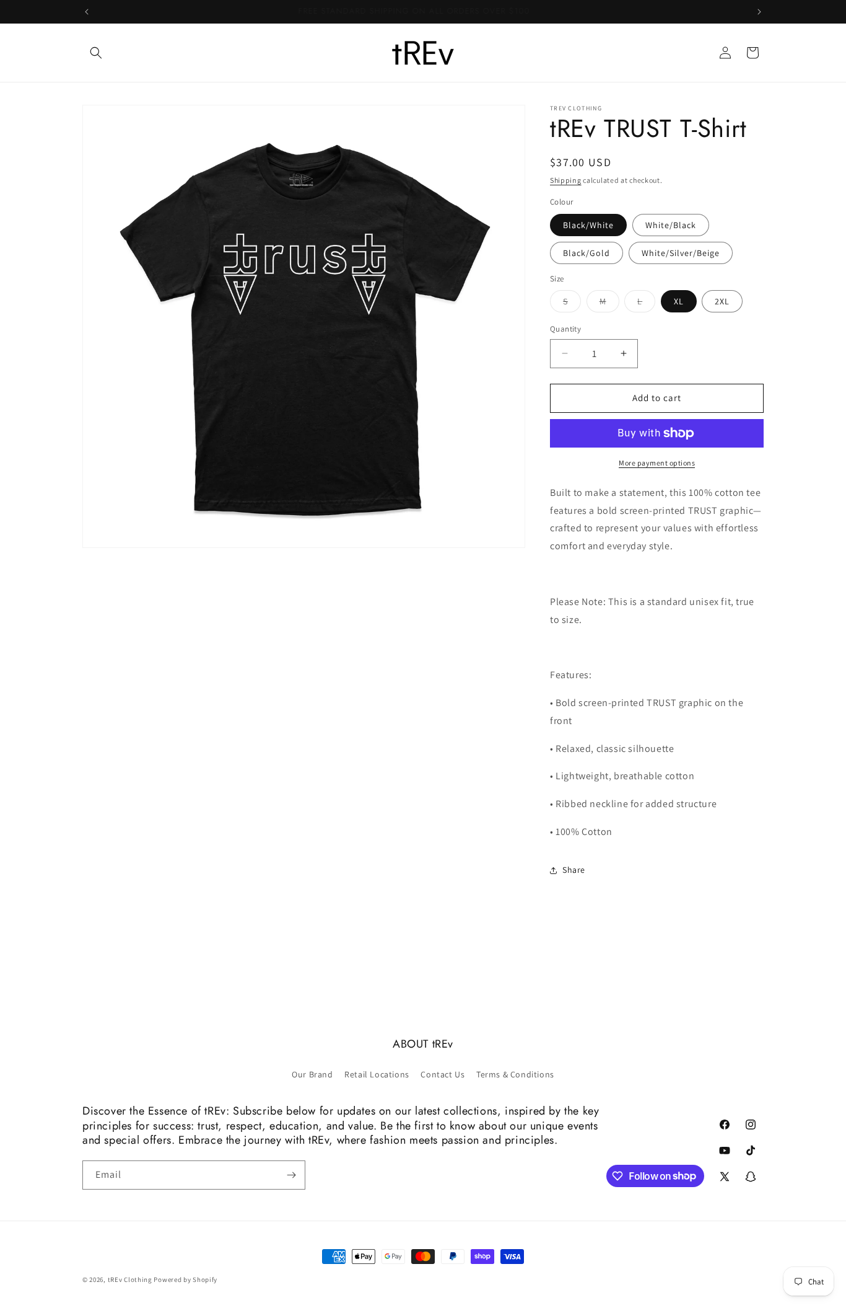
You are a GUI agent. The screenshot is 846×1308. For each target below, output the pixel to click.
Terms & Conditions (515, 1074)
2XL (722, 301)
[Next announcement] (759, 12)
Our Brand (312, 1074)
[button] (96, 52)
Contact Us (442, 1074)
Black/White (588, 225)
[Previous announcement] (86, 12)
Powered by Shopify (185, 1279)
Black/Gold (586, 253)
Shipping (566, 180)
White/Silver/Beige (681, 253)
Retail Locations (376, 1074)
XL (679, 301)
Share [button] (573, 869)
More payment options (657, 462)
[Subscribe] (291, 1175)
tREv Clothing (130, 1279)
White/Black (670, 225)
